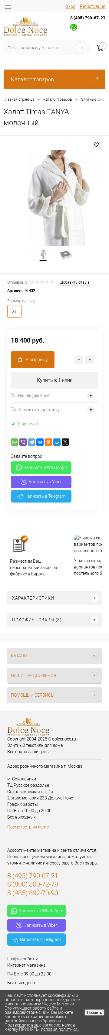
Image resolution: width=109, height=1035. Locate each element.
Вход (70, 6)
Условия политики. (59, 1029)
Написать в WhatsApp (45, 467)
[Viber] (23, 442)
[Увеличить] (54, 198)
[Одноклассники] (48, 442)
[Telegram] (31, 442)
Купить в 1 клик (54, 380)
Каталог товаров (32, 79)
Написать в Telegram (45, 496)
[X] (65, 442)
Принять (94, 1012)
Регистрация (92, 6)
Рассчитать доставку (39, 409)
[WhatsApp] (14, 442)
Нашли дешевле (33, 395)
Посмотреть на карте (28, 827)
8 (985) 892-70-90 (32, 893)
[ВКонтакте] (40, 442)
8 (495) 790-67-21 (87, 18)
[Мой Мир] (57, 442)
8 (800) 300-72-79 (32, 884)
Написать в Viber (45, 481)
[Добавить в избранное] (96, 144)
